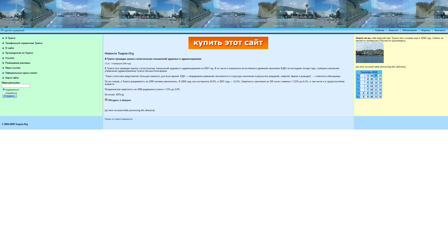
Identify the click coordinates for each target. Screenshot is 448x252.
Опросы (425, 30)
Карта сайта (12, 77)
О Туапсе (10, 38)
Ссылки (9, 58)
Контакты (440, 30)
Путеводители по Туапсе (19, 53)
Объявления (409, 30)
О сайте (9, 48)
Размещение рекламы (17, 63)
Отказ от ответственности (118, 119)
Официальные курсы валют (21, 73)
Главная (379, 30)
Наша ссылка (12, 67)
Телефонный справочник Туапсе (23, 43)
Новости (393, 30)
